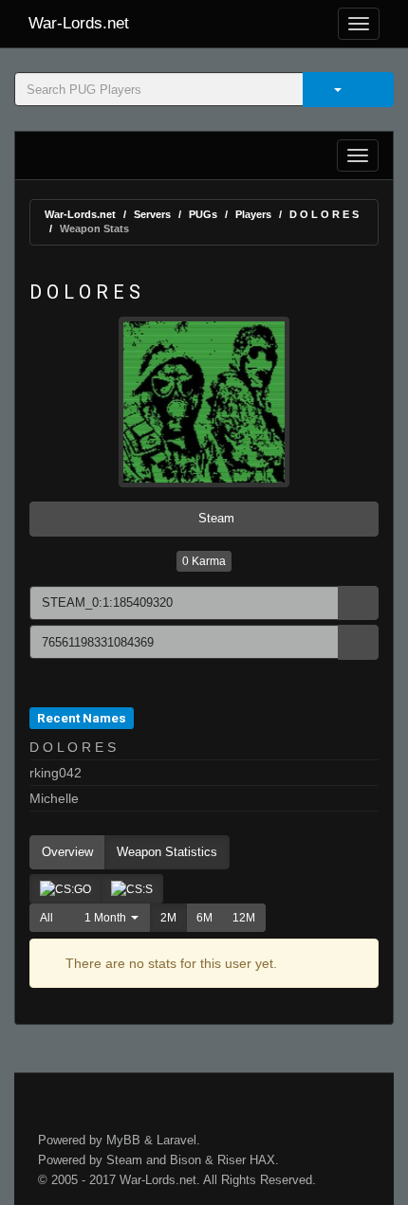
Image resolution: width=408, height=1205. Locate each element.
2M (168, 917)
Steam (214, 518)
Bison (185, 1160)
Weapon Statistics (167, 852)
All (46, 917)
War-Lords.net (78, 23)
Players (253, 214)
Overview (67, 852)
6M (204, 917)
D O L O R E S (324, 214)
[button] (107, 917)
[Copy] (358, 603)
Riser (231, 1160)
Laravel (176, 1140)
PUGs (203, 214)
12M (243, 917)
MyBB (123, 1140)
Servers (152, 214)
